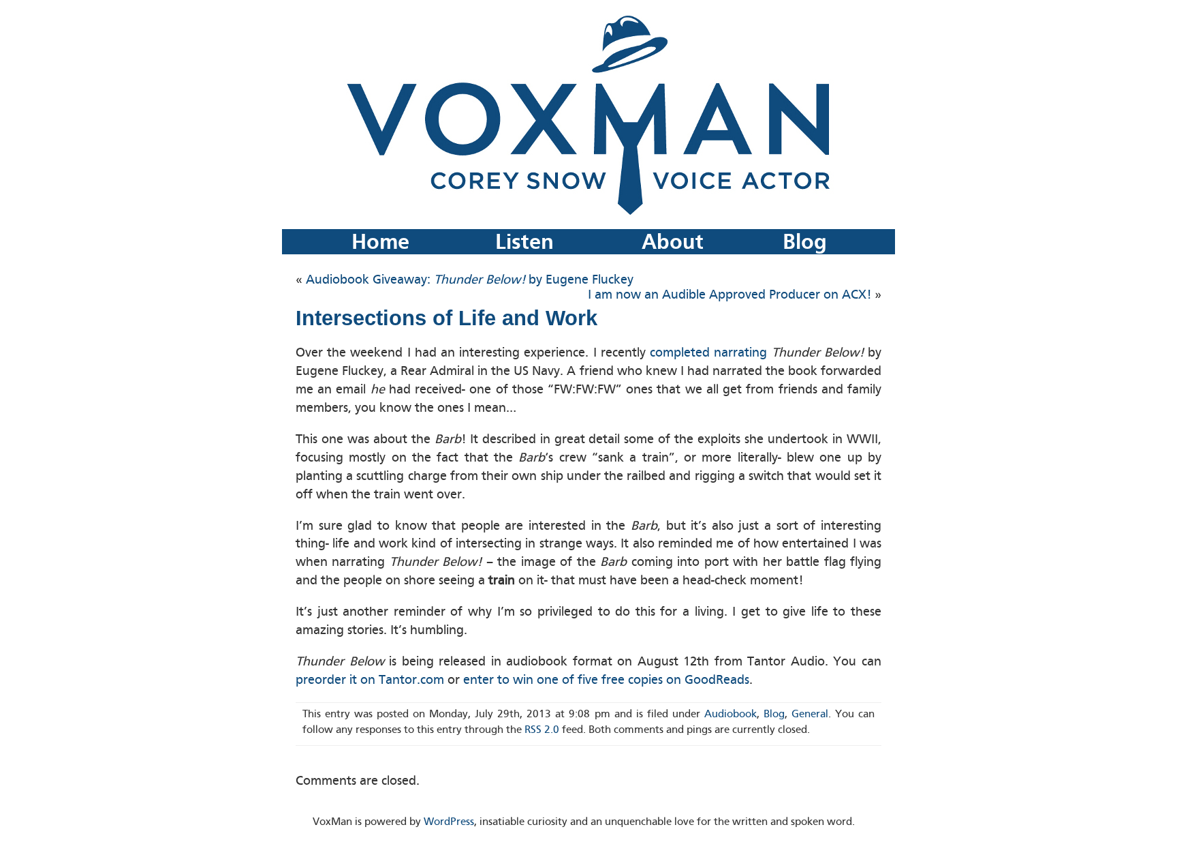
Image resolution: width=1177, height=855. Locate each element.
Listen (524, 241)
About (673, 241)
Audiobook (730, 714)
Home (380, 241)
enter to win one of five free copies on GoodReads (606, 679)
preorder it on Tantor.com (370, 679)
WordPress (449, 821)
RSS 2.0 (541, 729)
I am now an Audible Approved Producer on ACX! (729, 294)
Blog (805, 241)
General (809, 714)
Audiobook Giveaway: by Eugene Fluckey (469, 279)
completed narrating (708, 352)
